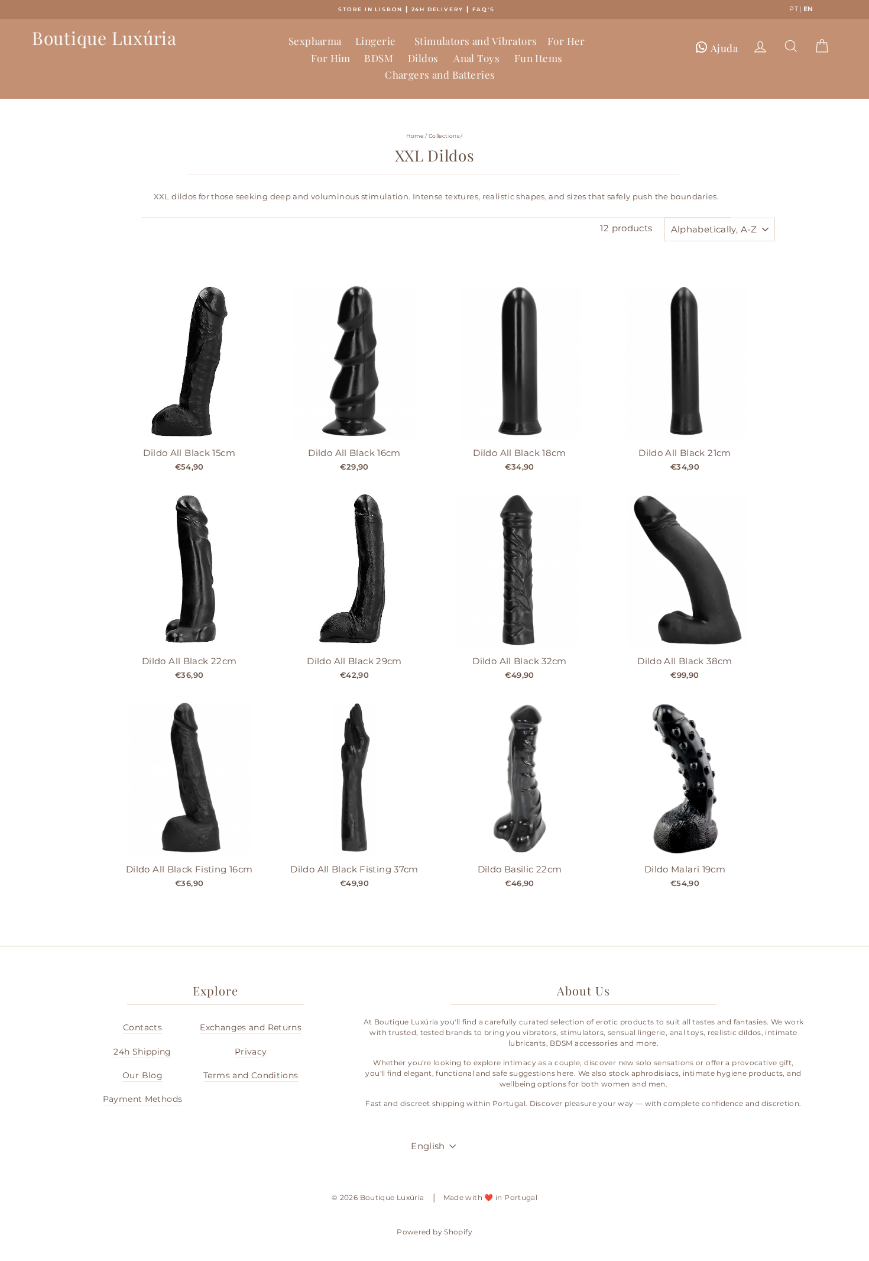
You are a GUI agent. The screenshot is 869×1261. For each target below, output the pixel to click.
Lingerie (375, 40)
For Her (566, 40)
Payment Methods (143, 1099)
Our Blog (142, 1075)
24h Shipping (142, 1051)
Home (415, 135)
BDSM (378, 57)
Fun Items (538, 57)
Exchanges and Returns (250, 1027)
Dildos (423, 57)
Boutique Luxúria (104, 38)
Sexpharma (315, 40)
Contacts (142, 1027)
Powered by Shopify (434, 1231)
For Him (331, 57)
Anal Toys (476, 57)
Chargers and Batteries (440, 74)
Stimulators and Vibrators (475, 40)
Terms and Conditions (251, 1075)
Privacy (251, 1051)
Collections (444, 135)
